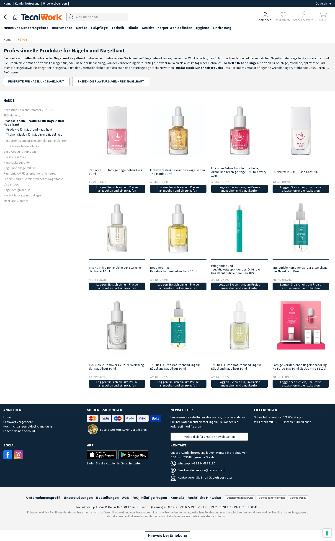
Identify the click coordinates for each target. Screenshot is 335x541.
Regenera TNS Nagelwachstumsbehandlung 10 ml (173, 269)
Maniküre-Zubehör (16, 201)
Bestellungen (107, 497)
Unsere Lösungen (55, 3)
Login (7, 417)
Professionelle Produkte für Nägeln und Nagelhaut (34, 122)
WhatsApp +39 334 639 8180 (196, 463)
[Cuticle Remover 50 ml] (301, 228)
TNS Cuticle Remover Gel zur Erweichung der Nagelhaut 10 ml (116, 366)
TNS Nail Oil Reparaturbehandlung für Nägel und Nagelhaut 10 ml (236, 366)
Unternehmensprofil (43, 497)
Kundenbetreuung (27, 3)
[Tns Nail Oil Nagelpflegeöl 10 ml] (239, 325)
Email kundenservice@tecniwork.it (201, 470)
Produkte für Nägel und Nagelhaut (29, 129)
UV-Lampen (11, 184)
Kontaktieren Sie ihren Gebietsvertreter (205, 477)
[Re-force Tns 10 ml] (117, 130)
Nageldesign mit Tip (17, 190)
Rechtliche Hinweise (204, 497)
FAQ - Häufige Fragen (149, 497)
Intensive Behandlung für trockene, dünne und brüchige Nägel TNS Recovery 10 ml (238, 171)
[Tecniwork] (15, 16)
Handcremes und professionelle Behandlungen (35, 140)
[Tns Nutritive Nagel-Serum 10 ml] (117, 228)
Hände (22, 39)
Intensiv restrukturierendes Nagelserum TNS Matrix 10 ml (177, 171)
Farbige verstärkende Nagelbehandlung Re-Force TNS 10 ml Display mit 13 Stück (300, 366)
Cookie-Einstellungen (272, 497)
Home (8, 3)
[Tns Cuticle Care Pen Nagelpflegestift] (239, 228)
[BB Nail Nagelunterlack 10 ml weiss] (301, 130)
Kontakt (177, 497)
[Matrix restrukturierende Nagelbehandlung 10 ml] (178, 130)
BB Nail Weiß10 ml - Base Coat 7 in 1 (296, 172)
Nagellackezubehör (17, 162)
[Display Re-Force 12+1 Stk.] (301, 325)
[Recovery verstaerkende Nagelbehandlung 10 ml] (239, 130)
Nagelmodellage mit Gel (20, 168)
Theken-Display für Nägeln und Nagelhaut (34, 134)
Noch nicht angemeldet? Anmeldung (27, 426)
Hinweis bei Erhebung (167, 535)
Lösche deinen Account (19, 431)
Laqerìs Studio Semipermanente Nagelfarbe (34, 179)
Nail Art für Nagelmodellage (22, 195)
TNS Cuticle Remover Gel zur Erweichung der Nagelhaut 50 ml (300, 269)
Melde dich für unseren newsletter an (209, 437)
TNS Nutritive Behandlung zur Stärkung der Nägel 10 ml (115, 269)
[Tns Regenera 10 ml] (178, 228)
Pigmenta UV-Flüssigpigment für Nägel (30, 173)
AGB (125, 497)
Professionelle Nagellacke (21, 146)
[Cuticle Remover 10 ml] (117, 325)
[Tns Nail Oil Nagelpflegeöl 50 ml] (178, 325)
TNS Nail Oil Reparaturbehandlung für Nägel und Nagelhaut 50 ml (175, 366)
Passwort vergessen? (18, 422)
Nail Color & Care (15, 157)
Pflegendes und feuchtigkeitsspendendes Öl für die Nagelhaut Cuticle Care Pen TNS (235, 269)
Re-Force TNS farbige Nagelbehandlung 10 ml (115, 171)
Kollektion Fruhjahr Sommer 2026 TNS (29, 110)
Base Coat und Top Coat (20, 151)
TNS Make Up (12, 115)
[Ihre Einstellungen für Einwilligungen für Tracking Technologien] (327, 533)
